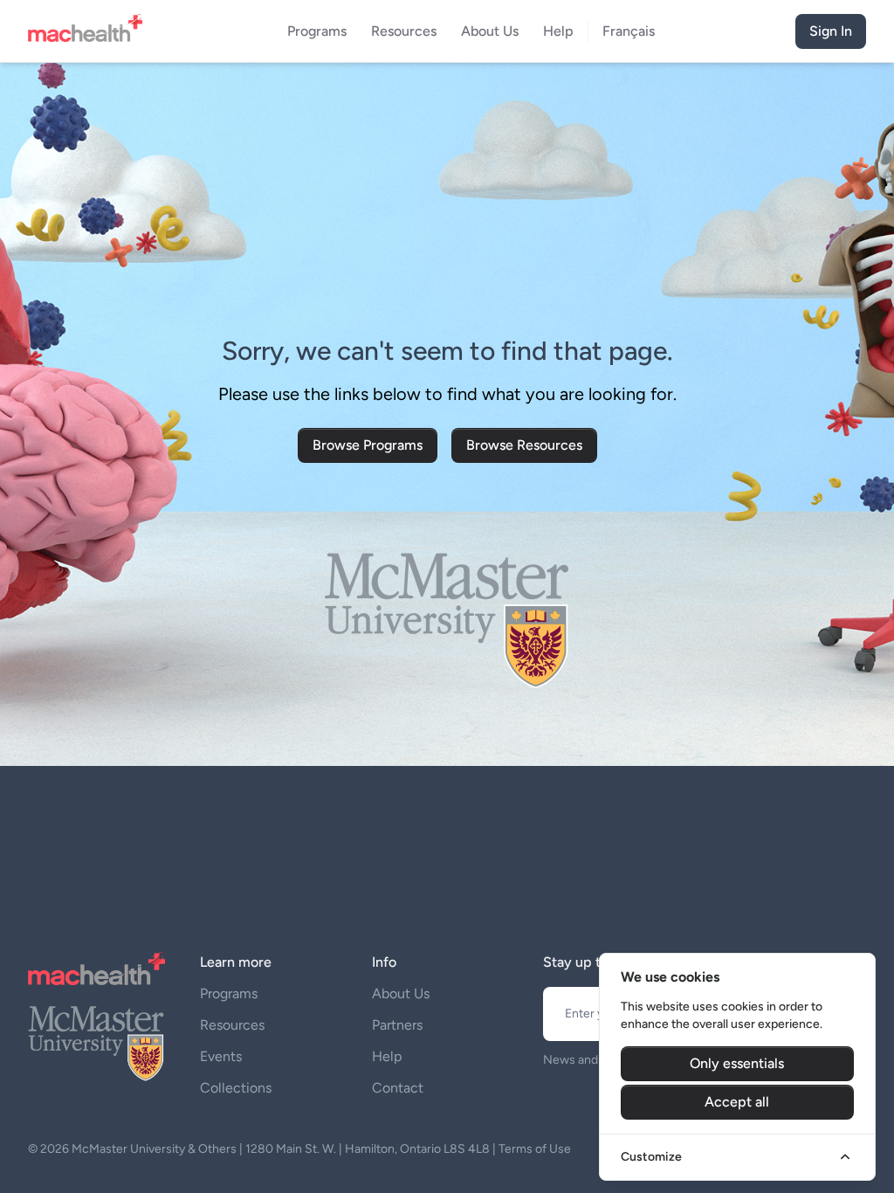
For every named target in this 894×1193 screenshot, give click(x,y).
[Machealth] (96, 968)
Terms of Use (535, 1148)
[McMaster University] (96, 1042)
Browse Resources (524, 445)
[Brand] (90, 31)
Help (387, 1056)
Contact (397, 1087)
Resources (232, 1025)
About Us (401, 993)
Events (221, 1056)
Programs (229, 993)
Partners (397, 1025)
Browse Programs (368, 445)
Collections (236, 1087)
